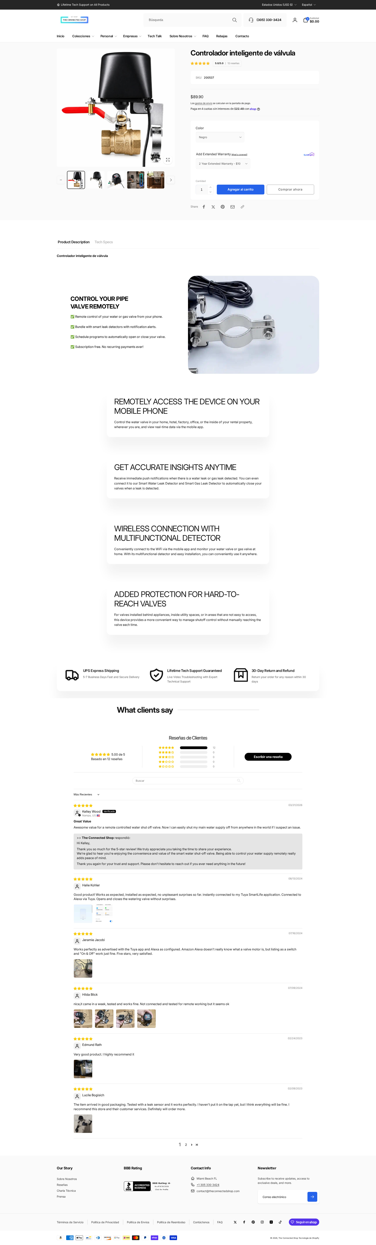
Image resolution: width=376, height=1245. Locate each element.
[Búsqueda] (235, 20)
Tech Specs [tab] (104, 242)
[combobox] (192, 20)
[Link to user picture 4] (146, 1018)
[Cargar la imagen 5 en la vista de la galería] (155, 180)
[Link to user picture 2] (104, 913)
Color (200, 128)
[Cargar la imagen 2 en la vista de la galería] (96, 180)
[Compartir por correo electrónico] (232, 206)
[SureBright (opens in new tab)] (309, 154)
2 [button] (186, 1145)
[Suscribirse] (312, 1197)
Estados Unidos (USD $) (277, 4)
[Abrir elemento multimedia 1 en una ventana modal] (116, 108)
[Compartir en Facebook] (204, 207)
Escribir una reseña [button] (268, 757)
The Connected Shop (288, 1238)
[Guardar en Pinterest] (223, 207)
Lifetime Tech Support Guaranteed (194, 671)
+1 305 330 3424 (208, 1184)
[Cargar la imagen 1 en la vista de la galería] (76, 180)
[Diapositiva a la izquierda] (61, 180)
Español (307, 4)
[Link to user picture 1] (83, 913)
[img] (83, 806)
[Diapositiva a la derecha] (171, 180)
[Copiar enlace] (242, 207)
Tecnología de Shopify (309, 1238)
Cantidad (201, 181)
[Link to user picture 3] (125, 1018)
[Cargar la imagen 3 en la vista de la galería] (116, 180)
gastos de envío (203, 103)
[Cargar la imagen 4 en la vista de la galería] (135, 180)
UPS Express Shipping (101, 671)
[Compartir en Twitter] (213, 207)
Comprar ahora (290, 189)
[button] (311, 20)
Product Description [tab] (74, 242)
